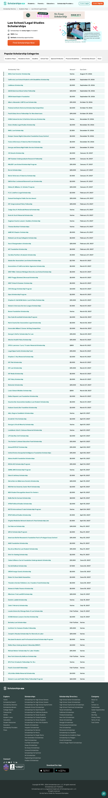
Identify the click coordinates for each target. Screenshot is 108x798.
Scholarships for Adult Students (35, 710)
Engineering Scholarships (33, 758)
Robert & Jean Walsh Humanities (19, 577)
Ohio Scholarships (65, 727)
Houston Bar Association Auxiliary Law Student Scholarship (28, 402)
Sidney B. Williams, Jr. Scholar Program (21, 187)
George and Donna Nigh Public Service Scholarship (25, 147)
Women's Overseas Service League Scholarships (24, 306)
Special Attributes (57, 59)
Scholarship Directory (9, 9)
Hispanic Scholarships (32, 727)
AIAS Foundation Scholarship (18, 543)
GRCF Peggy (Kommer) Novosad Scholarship (23, 277)
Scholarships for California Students (36, 712)
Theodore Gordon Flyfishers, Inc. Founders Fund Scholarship (28, 583)
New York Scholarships (66, 717)
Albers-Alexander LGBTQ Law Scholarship (22, 102)
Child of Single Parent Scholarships (70, 743)
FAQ (92, 702)
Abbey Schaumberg (70, 40)
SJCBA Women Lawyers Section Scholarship (23, 617)
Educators (50, 3)
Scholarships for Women (32, 730)
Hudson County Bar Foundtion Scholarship (22, 407)
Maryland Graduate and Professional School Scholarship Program (30, 639)
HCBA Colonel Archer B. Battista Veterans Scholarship (26, 119)
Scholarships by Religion (67, 737)
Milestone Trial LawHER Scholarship (20, 594)
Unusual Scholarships (32, 750)
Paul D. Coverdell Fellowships (18, 668)
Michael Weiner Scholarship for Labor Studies (23, 651)
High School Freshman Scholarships (71, 707)
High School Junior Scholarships (69, 702)
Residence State (24, 59)
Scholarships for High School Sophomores (38, 705)
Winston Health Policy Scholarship (19, 340)
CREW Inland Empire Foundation (19, 96)
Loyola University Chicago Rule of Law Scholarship (25, 611)
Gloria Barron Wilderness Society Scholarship (23, 481)
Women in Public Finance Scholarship (20, 588)
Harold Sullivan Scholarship (17, 566)
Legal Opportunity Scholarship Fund (20, 351)
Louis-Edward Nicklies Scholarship (19, 390)
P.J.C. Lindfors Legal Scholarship (19, 193)
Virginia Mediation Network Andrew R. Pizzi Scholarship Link (28, 521)
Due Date (83, 69)
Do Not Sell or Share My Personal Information (54, 793)
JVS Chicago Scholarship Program (20, 289)
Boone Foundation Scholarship (18, 311)
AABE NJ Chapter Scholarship (18, 232)
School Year (44, 59)
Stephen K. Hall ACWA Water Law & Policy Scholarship (26, 300)
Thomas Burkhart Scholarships (18, 226)
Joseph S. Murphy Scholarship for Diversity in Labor (26, 634)
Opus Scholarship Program (17, 294)
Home (5, 700)
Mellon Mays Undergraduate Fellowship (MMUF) (24, 645)
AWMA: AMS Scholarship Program (19, 470)
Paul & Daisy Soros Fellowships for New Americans (25, 113)
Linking (93, 712)
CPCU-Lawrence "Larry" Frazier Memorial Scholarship (26, 345)
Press (5, 730)
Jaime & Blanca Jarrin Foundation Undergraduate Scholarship (29, 560)
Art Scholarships (30, 755)
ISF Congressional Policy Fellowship (20, 204)
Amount (73, 69)
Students (31, 3)
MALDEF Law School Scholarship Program (22, 164)
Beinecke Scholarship (15, 385)
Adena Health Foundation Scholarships (21, 458)
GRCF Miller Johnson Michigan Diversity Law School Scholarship (29, 272)
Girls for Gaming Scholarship (18, 554)
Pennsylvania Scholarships (68, 725)
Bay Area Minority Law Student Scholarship (23, 549)
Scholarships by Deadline (67, 732)
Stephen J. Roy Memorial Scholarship (20, 357)
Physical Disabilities (72, 59)
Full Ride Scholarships (32, 743)
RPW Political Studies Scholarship (19, 515)
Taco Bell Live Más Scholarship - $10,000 (75, 42)
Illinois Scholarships (65, 720)
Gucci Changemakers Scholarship (19, 243)
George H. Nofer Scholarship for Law (20, 334)
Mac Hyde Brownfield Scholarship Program (22, 317)
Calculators (7, 720)
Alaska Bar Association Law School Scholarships (24, 260)
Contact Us (95, 705)
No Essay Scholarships (32, 748)
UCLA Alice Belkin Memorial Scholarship (21, 673)
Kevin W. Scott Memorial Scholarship (20, 215)
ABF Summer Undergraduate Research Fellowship (25, 159)
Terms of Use (95, 720)
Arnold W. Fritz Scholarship (17, 419)
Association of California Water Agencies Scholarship (26, 266)
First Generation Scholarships (34, 737)
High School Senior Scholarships (69, 700)
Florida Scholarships (65, 715)
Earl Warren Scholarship (16, 526)
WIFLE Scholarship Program (17, 532)
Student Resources (9, 722)
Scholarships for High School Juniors (36, 702)
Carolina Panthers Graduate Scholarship (22, 255)
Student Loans (8, 717)
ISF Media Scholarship (15, 373)
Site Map (94, 715)
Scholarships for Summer (33, 753)
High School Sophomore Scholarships (71, 705)
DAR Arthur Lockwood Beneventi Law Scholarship (25, 181)
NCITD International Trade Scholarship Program (24, 509)
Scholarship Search (9, 702)
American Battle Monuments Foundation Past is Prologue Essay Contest (32, 537)
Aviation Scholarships (31, 760)
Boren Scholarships (14, 170)
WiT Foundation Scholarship (17, 249)
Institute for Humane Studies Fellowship (22, 628)
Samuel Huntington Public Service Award (22, 198)
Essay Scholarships (31, 745)
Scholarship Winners (9, 707)
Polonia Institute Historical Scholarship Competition (26, 108)
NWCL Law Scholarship (15, 130)
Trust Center (95, 722)
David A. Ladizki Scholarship (17, 600)
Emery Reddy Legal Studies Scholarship (21, 125)
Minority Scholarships (31, 725)
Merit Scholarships (31, 740)
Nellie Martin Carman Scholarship (19, 498)
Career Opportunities (98, 710)
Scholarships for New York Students (36, 722)
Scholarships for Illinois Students (35, 720)
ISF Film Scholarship (15, 362)
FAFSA (5, 715)
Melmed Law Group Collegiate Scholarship (22, 238)
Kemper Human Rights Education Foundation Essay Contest (28, 136)
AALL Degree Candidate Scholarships (21, 413)
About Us (94, 700)
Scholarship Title (14, 69)
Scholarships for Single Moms (34, 735)
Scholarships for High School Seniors (36, 700)
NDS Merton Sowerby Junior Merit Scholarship (24, 487)
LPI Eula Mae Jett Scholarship (18, 436)
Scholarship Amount (88, 59)
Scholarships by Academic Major (69, 735)
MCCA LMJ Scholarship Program (19, 464)
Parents (41, 3)
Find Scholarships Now (24, 43)
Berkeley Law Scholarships (17, 622)
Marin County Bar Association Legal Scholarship (24, 323)
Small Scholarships (65, 740)
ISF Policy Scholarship (15, 379)
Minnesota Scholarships (67, 730)
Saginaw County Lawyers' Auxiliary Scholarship (24, 221)
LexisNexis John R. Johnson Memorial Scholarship (25, 430)
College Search (8, 710)
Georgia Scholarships (66, 722)
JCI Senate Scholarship (16, 153)
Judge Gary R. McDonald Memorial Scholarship (23, 209)
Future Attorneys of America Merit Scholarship (24, 142)
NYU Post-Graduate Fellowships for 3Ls (21, 662)
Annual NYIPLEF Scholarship (17, 447)
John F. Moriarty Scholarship (18, 605)
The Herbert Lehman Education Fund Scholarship (25, 441)
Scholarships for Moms (32, 732)
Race (99, 59)
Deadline (35, 59)
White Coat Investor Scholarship (19, 74)
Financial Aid (7, 712)
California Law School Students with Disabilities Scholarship (28, 79)
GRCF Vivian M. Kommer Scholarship (20, 283)
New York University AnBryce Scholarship (22, 656)
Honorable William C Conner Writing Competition (24, 328)
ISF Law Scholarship (15, 368)
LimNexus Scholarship (15, 85)
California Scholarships (66, 712)
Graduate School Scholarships (34, 707)
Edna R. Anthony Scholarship (18, 475)
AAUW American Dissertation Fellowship (21, 91)
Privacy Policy (95, 717)
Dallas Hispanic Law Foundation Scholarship (23, 396)
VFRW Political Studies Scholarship (20, 504)
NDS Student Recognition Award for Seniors (23, 492)
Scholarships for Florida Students (35, 717)
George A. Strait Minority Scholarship (21, 424)
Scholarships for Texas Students (35, 715)
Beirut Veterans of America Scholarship (21, 176)
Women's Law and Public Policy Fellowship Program (25, 679)
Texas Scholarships (65, 710)
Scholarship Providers (65, 3)
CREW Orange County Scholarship (19, 571)
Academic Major (23, 9)
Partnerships (95, 707)
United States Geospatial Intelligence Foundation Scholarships (29, 453)
